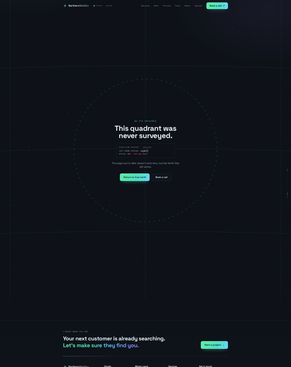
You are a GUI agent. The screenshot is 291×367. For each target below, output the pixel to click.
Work (156, 5)
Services (145, 5)
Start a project (214, 344)
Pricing (167, 5)
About (187, 5)
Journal (198, 5)
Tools (178, 5)
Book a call (217, 5)
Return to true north (135, 177)
